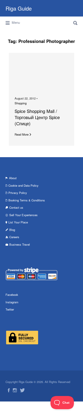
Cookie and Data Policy (23, 185)
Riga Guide (19, 8)
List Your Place (18, 222)
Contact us (16, 207)
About (13, 178)
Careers (14, 237)
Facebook (12, 295)
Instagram (12, 302)
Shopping (21, 103)
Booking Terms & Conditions (26, 200)
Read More (22, 134)
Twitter (10, 309)
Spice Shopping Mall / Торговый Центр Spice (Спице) (37, 117)
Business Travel (19, 244)
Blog (12, 230)
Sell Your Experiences (23, 215)
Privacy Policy (17, 193)
